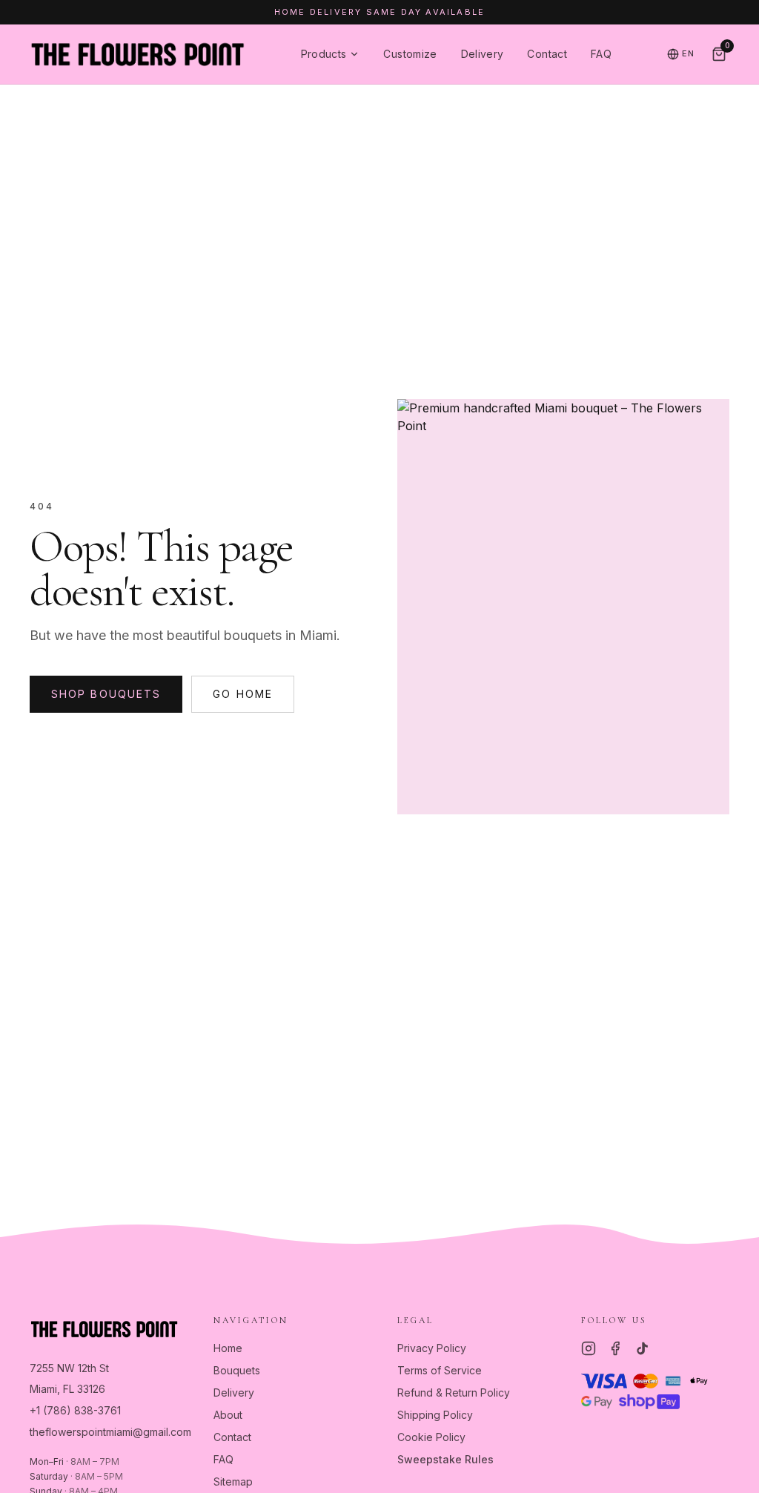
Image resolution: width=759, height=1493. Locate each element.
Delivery (482, 53)
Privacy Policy (431, 1348)
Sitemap (233, 1481)
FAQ (601, 53)
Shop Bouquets (106, 694)
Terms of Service (439, 1370)
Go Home (243, 694)
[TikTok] (641, 1348)
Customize (410, 53)
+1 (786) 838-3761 (75, 1410)
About (227, 1414)
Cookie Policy (431, 1437)
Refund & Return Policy (453, 1392)
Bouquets (236, 1370)
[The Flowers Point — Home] (137, 54)
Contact (546, 53)
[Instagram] (588, 1348)
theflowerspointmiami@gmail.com (110, 1432)
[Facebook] (615, 1348)
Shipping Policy (435, 1414)
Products (324, 53)
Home (227, 1348)
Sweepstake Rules (445, 1459)
